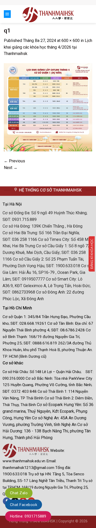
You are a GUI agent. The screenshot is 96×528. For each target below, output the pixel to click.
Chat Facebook (23, 504)
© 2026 (81, 521)
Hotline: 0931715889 (28, 516)
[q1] (48, 107)
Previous (14, 161)
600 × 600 (70, 40)
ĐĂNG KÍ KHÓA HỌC (91, 254)
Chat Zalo (19, 493)
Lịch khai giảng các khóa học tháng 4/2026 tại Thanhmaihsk (48, 47)
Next (10, 167)
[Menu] (7, 14)
